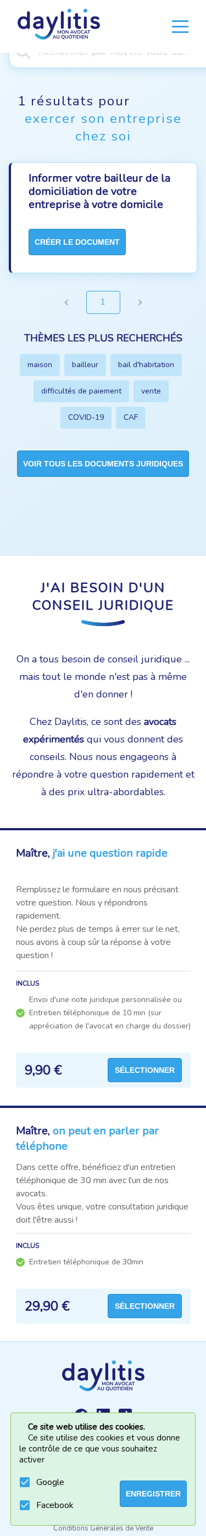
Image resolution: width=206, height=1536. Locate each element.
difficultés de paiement (81, 391)
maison (39, 364)
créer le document (77, 242)
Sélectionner (145, 1070)
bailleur (85, 364)
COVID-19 (86, 417)
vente (151, 391)
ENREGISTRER (153, 1493)
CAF (131, 417)
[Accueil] (59, 26)
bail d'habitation (146, 364)
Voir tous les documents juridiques (103, 463)
